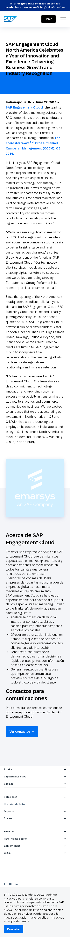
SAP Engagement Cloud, (25, 107)
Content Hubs (12, 846)
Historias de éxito (14, 804)
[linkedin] (17, 884)
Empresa (9, 811)
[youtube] (10, 884)
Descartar (13, 929)
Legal (7, 853)
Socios (8, 818)
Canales (8, 783)
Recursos (9, 831)
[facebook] (4, 884)
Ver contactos (20, 731)
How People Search (15, 838)
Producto (9, 769)
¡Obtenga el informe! (48, 7)
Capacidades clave (15, 776)
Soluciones (10, 797)
